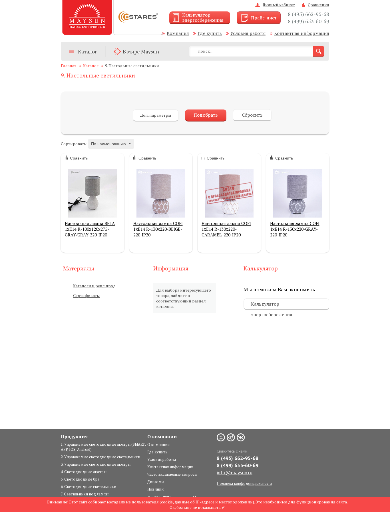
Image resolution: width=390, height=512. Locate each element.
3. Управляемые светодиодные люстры (95, 464)
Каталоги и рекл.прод (94, 285)
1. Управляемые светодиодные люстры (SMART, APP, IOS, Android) (103, 447)
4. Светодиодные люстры (83, 471)
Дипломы (155, 481)
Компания (178, 33)
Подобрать (206, 115)
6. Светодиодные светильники (88, 486)
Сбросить (252, 115)
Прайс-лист (264, 18)
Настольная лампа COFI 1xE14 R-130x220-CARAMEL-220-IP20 (226, 229)
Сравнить (79, 158)
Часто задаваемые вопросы (172, 474)
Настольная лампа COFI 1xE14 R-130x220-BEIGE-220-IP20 (158, 229)
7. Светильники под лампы (84, 494)
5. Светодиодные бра (80, 479)
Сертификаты (86, 295)
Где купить (210, 33)
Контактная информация (301, 33)
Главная (69, 65)
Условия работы (248, 33)
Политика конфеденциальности (244, 483)
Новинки (155, 489)
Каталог (87, 51)
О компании (158, 444)
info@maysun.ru (234, 472)
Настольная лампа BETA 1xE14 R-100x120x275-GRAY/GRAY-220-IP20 (90, 229)
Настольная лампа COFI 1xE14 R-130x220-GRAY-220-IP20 (294, 229)
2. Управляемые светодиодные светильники (100, 456)
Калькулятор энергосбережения (271, 305)
